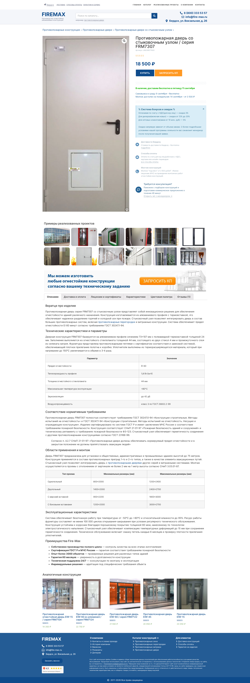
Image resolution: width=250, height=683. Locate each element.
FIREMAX (53, 14)
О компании (187, 5)
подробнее (145, 148)
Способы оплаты (74, 5)
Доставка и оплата (75, 296)
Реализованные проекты (166, 5)
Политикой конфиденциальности (116, 664)
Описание (53, 296)
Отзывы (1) (184, 296)
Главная (137, 5)
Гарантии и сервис (91, 5)
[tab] (52, 297)
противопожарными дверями (125, 462)
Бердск (50, 5)
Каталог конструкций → (146, 638)
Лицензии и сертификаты (106, 296)
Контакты (200, 5)
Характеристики (136, 296)
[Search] (154, 16)
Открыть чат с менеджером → (158, 196)
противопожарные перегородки (116, 322)
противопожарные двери (94, 20)
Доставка (61, 5)
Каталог (147, 5)
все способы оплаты (149, 162)
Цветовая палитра (161, 296)
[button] (145, 73)
